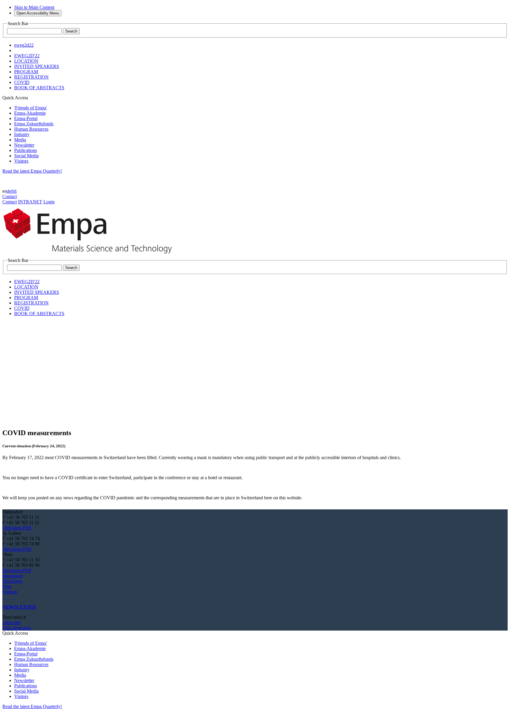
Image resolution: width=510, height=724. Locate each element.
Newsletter (24, 145)
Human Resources (31, 129)
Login (49, 201)
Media (20, 139)
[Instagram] (7, 597)
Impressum (12, 575)
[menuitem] (27, 55)
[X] (10, 597)
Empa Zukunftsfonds (33, 123)
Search (71, 31)
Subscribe (11, 622)
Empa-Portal (25, 118)
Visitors (21, 160)
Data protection (16, 627)
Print (6, 586)
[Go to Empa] (90, 254)
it (15, 191)
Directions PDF (17, 527)
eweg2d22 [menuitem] (24, 45)
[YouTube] (12, 597)
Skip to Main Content (34, 7)
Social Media (26, 155)
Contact (9, 196)
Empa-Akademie (30, 113)
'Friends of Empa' (30, 107)
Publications (25, 150)
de (9, 191)
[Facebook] (14, 597)
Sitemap (9, 591)
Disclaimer (12, 581)
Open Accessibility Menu (38, 13)
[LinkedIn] (5, 597)
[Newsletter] (3, 597)
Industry (22, 134)
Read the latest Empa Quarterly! (32, 171)
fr (12, 191)
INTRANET (30, 201)
